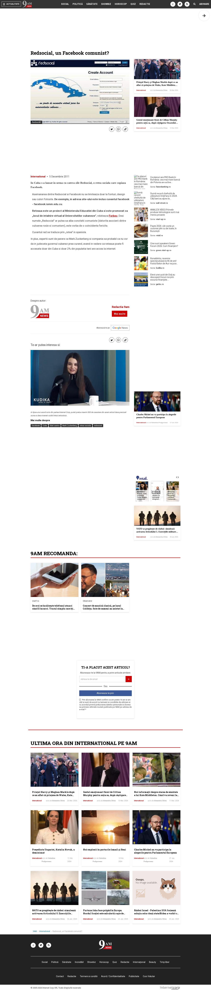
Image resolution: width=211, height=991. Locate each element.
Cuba (45, 426)
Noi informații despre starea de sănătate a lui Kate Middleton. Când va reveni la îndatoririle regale (156, 795)
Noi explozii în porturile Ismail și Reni (104, 849)
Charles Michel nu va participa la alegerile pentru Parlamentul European (155, 851)
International (141, 90)
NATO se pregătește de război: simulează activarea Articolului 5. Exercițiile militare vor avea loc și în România (156, 532)
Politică (78, 4)
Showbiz (106, 4)
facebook (36, 426)
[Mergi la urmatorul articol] (204, 15)
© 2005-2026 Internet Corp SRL (44, 988)
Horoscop (121, 4)
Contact (60, 976)
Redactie (144, 4)
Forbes (113, 215)
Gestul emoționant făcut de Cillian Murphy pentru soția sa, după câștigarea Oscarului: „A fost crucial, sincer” (156, 123)
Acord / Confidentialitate (113, 976)
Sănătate (91, 4)
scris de (158, 90)
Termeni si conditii (88, 976)
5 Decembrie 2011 (59, 176)
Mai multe (119, 313)
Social (65, 4)
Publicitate (134, 976)
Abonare (204, 4)
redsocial (98, 426)
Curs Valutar (149, 976)
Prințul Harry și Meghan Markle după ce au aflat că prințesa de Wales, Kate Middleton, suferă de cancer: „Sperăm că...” (157, 85)
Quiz (133, 4)
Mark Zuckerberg (69, 426)
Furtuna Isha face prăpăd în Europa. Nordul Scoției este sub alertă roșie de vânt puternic (103, 913)
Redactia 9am (120, 307)
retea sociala (85, 426)
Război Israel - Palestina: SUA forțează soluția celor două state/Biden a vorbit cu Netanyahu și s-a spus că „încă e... (156, 913)
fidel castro (54, 426)
